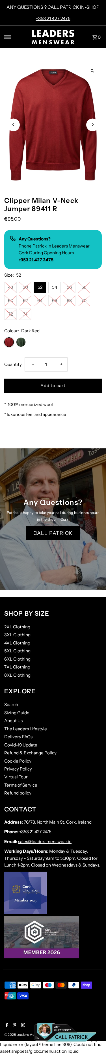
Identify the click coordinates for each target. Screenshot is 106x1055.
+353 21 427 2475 (53, 18)
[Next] (92, 124)
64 (39, 300)
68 (69, 300)
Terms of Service (20, 785)
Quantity (13, 364)
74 (25, 314)
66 (54, 300)
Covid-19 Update (20, 745)
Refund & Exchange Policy (30, 753)
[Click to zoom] (92, 71)
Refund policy (17, 793)
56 (69, 287)
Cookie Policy (17, 761)
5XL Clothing (17, 651)
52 (40, 287)
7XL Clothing (17, 667)
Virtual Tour (16, 777)
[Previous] (13, 124)
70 (83, 300)
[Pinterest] (14, 1025)
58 (83, 287)
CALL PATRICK (53, 533)
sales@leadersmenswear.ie (45, 841)
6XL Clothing (17, 659)
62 (25, 300)
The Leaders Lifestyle (25, 728)
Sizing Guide (16, 712)
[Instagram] (22, 1025)
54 (54, 287)
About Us (13, 720)
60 (10, 300)
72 (10, 314)
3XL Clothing (17, 634)
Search (11, 704)
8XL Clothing (17, 675)
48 (10, 287)
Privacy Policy (18, 769)
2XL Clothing (17, 626)
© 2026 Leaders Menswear (25, 1034)
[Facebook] (6, 1025)
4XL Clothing (17, 643)
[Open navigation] (16, 37)
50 (25, 287)
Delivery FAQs (18, 736)
